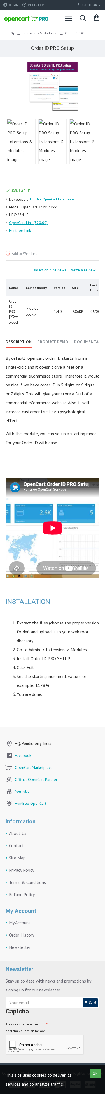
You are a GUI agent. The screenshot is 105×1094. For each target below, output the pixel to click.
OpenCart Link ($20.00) (28, 222)
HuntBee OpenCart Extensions (51, 199)
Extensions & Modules (39, 33)
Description (19, 341)
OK (95, 1073)
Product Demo (52, 341)
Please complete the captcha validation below (25, 1027)
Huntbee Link (20, 230)
